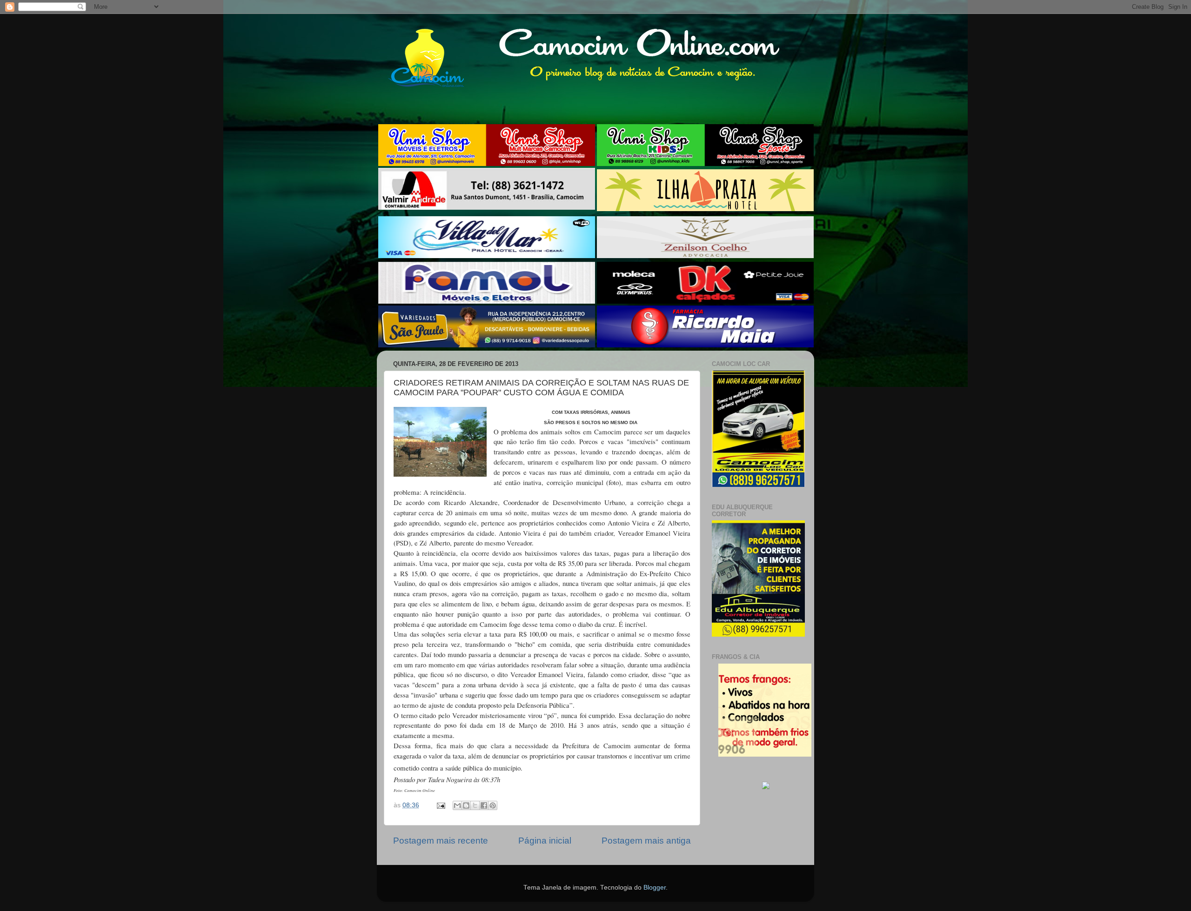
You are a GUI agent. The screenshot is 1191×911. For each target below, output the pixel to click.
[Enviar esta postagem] (440, 805)
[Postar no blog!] (466, 805)
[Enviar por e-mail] (457, 805)
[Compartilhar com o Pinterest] (492, 805)
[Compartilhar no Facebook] (483, 805)
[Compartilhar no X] (475, 805)
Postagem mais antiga (646, 840)
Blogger (654, 887)
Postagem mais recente (440, 840)
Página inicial (544, 840)
